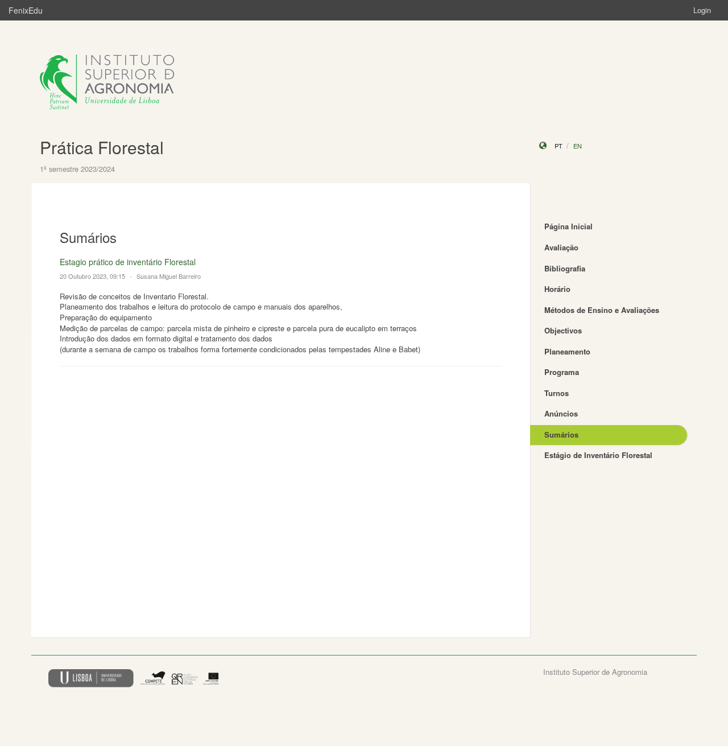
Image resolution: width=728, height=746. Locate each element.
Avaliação (561, 247)
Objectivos (563, 330)
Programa (561, 371)
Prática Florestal (102, 147)
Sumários (561, 434)
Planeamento (567, 351)
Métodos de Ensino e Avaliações (601, 309)
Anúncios (561, 413)
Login (702, 10)
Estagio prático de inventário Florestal (128, 261)
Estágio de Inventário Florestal (598, 455)
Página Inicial (568, 226)
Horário (557, 288)
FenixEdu (26, 10)
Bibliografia (564, 268)
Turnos (556, 393)
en (577, 145)
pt (558, 145)
